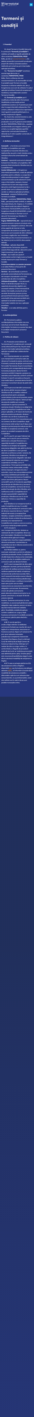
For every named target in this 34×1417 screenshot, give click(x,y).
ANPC (10, 670)
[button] (31, 4)
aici (10, 668)
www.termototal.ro (19, 59)
